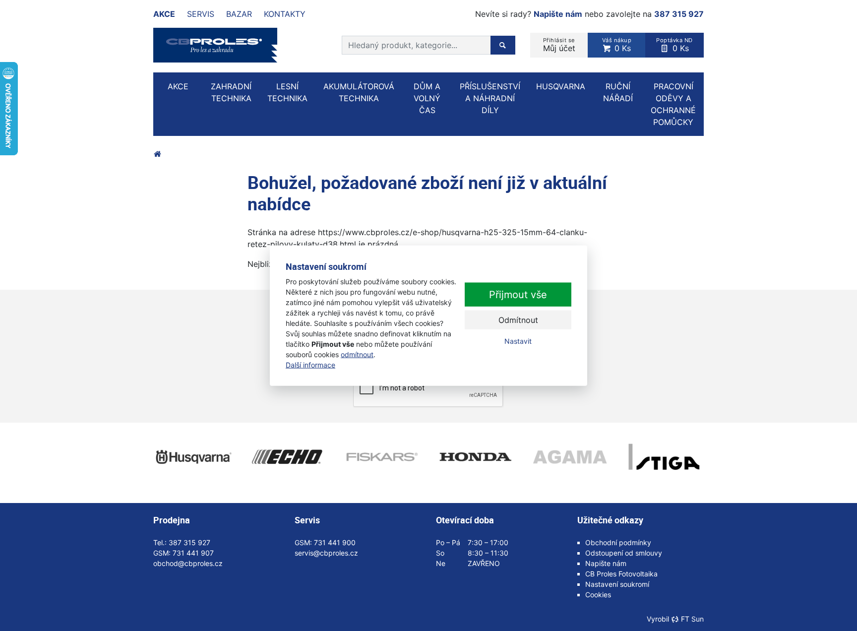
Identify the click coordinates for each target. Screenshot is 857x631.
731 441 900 (335, 542)
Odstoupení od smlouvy (623, 553)
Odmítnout (518, 320)
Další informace (310, 364)
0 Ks (617, 45)
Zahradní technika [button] (231, 92)
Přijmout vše (518, 295)
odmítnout (357, 354)
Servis (200, 14)
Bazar (239, 14)
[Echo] (287, 457)
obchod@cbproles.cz (188, 563)
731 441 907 (193, 553)
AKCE (178, 86)
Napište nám (558, 14)
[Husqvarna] (193, 457)
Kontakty (285, 14)
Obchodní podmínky (618, 542)
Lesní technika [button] (287, 92)
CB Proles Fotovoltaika (621, 573)
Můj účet (559, 45)
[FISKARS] (381, 457)
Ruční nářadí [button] (618, 92)
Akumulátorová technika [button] (358, 92)
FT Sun (692, 619)
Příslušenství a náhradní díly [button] (490, 98)
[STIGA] (664, 457)
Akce (164, 14)
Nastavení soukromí (617, 584)
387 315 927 (679, 14)
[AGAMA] (570, 457)
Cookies (598, 594)
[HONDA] (475, 457)
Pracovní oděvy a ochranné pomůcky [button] (673, 104)
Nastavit (518, 341)
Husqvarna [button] (560, 86)
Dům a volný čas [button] (427, 98)
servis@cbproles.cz (326, 553)
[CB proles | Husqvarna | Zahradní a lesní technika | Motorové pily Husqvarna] (157, 154)
